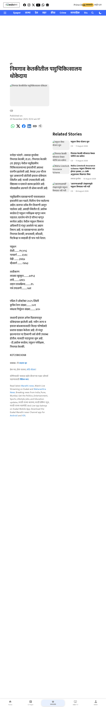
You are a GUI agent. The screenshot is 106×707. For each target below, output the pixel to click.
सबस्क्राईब (53, 704)
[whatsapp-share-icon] (12, 128)
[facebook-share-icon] (24, 128)
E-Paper (30, 704)
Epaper (17, 13)
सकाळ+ (96, 704)
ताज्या (28, 13)
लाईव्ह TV (75, 704)
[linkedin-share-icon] (29, 128)
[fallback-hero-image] (61, 145)
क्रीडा (53, 13)
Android (14, 416)
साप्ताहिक (75, 13)
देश (36, 13)
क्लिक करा (24, 379)
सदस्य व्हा (23, 363)
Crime (63, 13)
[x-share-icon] (18, 128)
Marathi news (27, 386)
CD (11, 111)
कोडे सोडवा (31, 369)
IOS (23, 416)
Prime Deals (80, 5)
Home (10, 704)
